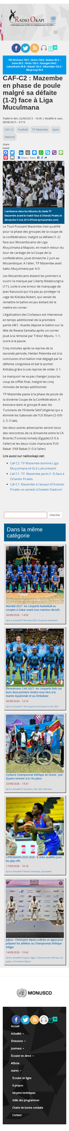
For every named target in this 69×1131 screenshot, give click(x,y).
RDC (40, 789)
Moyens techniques (24, 1093)
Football (23, 129)
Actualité (17, 620)
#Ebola (15, 1063)
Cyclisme (28, 789)
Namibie (48, 789)
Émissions (17, 1041)
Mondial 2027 (30, 620)
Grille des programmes (25, 1100)
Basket (27, 871)
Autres (15, 1070)
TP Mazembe (40, 129)
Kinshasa (35, 871)
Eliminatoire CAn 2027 (47, 706)
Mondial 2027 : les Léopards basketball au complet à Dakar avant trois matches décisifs (33, 608)
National (10, 137)
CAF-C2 (9, 129)
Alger (33, 957)
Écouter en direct (21, 1056)
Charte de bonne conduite (27, 1107)
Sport (55, 129)
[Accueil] (33, 17)
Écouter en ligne (21, 1078)
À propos (17, 1085)
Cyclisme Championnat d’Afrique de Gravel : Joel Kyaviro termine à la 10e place (34, 776)
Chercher (54, 515)
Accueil (15, 1026)
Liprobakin (46, 871)
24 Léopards (30, 706)
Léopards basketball (48, 620)
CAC (35, 789)
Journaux (16, 1048)
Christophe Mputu (22, 961)
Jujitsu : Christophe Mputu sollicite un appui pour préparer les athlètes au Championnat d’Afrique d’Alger (34, 943)
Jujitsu (26, 957)
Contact (17, 1115)
